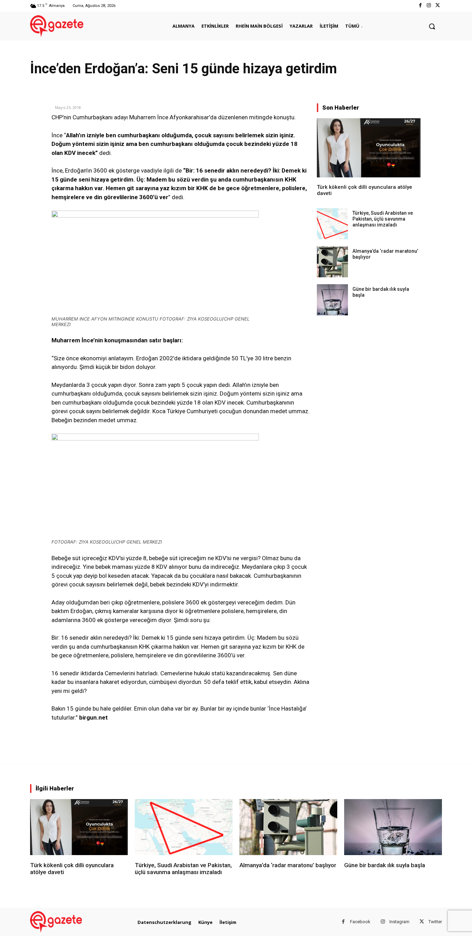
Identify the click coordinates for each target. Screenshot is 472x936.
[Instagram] (429, 5)
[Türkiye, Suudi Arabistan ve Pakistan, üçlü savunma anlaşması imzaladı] (332, 223)
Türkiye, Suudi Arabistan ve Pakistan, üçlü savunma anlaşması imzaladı (382, 219)
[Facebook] (420, 5)
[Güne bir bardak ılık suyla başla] (332, 299)
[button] (432, 26)
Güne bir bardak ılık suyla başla (384, 865)
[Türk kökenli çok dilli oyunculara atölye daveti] (369, 147)
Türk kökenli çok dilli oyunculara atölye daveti (72, 868)
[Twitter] (437, 5)
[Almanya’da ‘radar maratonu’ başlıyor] (332, 261)
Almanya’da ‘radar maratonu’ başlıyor (287, 865)
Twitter (435, 921)
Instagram (399, 921)
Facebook (360, 921)
